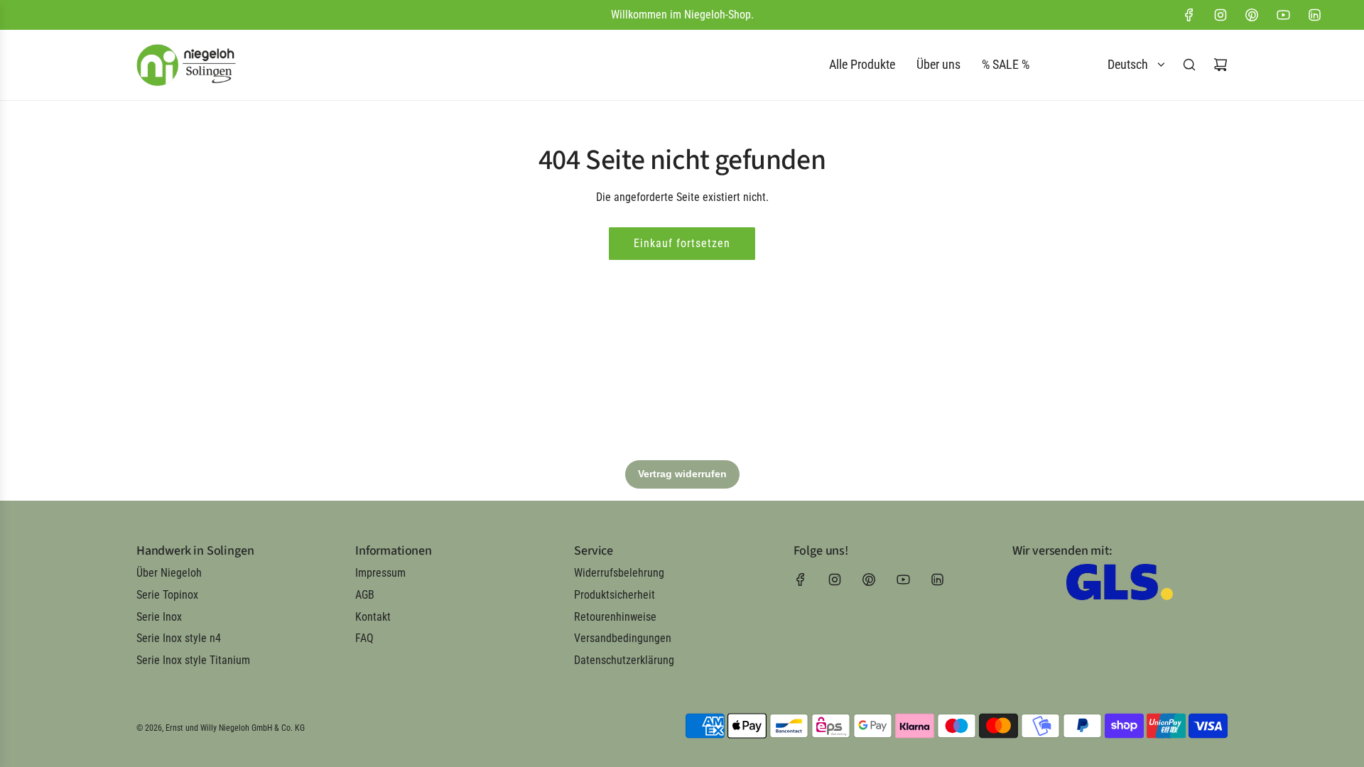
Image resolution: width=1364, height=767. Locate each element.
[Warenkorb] (1220, 64)
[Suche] (1189, 64)
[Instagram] (1220, 15)
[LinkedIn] (1314, 15)
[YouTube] (1283, 15)
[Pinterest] (1251, 15)
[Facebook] (1189, 15)
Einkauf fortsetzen (682, 243)
